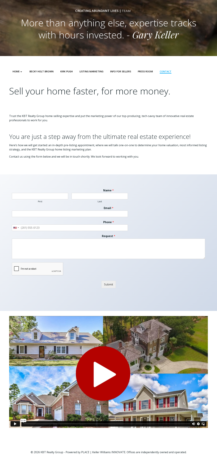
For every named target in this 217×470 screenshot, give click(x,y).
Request (108, 236)
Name (108, 190)
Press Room (145, 71)
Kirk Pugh (66, 71)
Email (108, 208)
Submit (108, 284)
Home (16, 71)
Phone (108, 222)
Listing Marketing (91, 71)
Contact (165, 71)
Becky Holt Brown (41, 71)
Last (100, 201)
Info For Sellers (120, 71)
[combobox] (16, 228)
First (40, 201)
